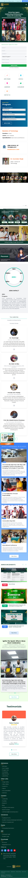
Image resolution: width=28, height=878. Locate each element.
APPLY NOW (14, 65)
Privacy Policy (18, 871)
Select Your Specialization (8, 117)
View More (14, 556)
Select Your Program (7, 107)
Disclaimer (13, 871)
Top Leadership (14, 317)
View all (14, 438)
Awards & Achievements (14, 320)
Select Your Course (7, 112)
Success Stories (14, 323)
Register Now (19, 1)
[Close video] (13, 434)
